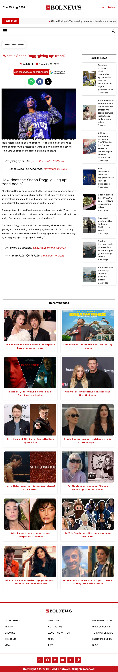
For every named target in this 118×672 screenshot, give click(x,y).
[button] (31, 81)
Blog (95, 645)
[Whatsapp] (40, 660)
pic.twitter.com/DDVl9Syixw (47, 161)
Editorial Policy (102, 639)
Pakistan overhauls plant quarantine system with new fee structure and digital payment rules (105, 77)
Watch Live (108, 7)
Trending (10, 639)
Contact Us (55, 626)
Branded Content (103, 620)
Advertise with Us (59, 632)
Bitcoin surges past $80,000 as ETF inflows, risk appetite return (106, 200)
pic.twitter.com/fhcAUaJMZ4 (49, 247)
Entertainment (17, 44)
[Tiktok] (78, 660)
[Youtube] (63, 660)
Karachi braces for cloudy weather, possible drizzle (105, 273)
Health (9, 626)
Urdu (51, 639)
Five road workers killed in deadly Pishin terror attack (105, 224)
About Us (53, 620)
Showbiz (10, 632)
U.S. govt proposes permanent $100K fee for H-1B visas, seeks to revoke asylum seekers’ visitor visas (105, 145)
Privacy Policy (101, 626)
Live (50, 645)
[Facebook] (47, 660)
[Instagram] (70, 660)
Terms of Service (102, 632)
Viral (8, 645)
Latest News (12, 620)
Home (6, 44)
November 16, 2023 (55, 168)
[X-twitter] (55, 660)
